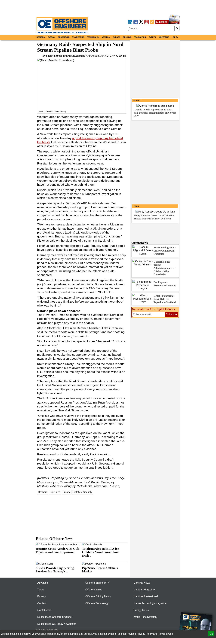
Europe (66, 492)
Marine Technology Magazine (150, 603)
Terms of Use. (165, 633)
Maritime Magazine (144, 589)
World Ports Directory (145, 617)
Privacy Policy (145, 633)
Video (136, 206)
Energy (51, 37)
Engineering (78, 37)
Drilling (127, 37)
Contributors (44, 610)
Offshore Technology (96, 603)
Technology (93, 37)
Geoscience (63, 37)
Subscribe (161, 22)
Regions (41, 37)
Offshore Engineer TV (97, 582)
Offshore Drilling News (98, 596)
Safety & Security (82, 492)
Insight (137, 100)
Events (152, 37)
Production (140, 37)
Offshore (42, 492)
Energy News (141, 610)
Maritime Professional (145, 596)
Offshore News (93, 589)
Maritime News (141, 582)
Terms (40, 589)
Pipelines (55, 492)
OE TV (175, 37)
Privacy (41, 596)
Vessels (106, 37)
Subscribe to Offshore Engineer (54, 617)
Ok (211, 633)
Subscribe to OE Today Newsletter (56, 624)
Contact (41, 603)
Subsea (116, 37)
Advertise (164, 37)
